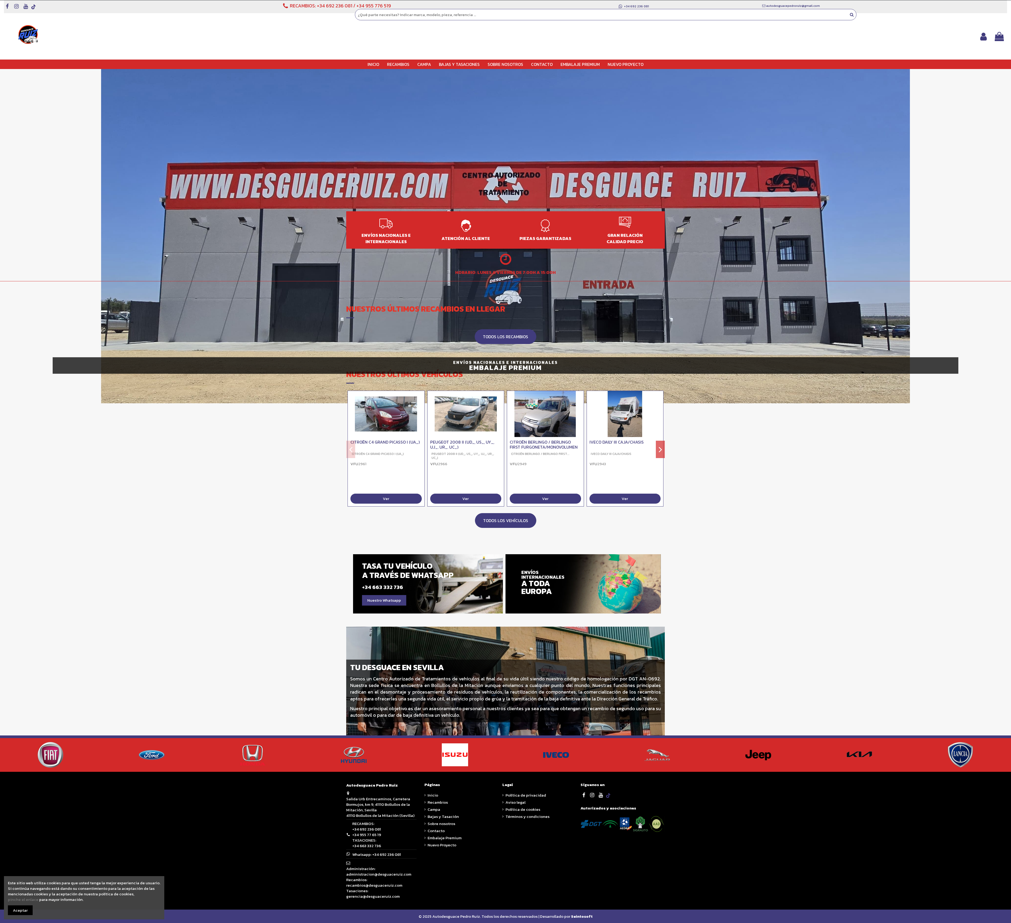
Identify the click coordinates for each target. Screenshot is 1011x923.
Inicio (433, 795)
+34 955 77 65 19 (366, 835)
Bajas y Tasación (443, 816)
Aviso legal (516, 802)
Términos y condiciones (527, 816)
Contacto (436, 830)
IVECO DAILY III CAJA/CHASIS (616, 442)
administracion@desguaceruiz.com (378, 874)
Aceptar (20, 910)
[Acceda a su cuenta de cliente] (983, 36)
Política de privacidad (526, 795)
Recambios (438, 802)
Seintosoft (582, 916)
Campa (434, 809)
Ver (386, 499)
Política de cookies (523, 809)
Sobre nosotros (441, 823)
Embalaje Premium (445, 838)
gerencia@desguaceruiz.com (373, 896)
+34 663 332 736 (366, 846)
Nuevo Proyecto (442, 845)
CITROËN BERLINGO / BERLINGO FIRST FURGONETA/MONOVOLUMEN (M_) (544, 447)
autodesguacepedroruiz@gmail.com (793, 5)
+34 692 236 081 (334, 5)
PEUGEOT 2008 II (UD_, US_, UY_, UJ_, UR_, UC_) (462, 444)
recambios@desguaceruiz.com (374, 885)
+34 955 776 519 (373, 5)
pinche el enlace (23, 899)
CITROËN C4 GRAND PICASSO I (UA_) (385, 442)
